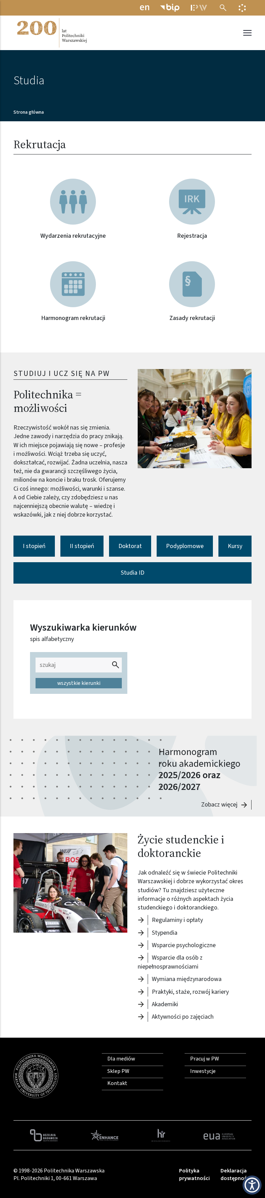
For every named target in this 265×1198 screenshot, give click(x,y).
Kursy (235, 546)
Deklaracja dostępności (235, 1174)
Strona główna (28, 112)
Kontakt (117, 1083)
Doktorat (130, 546)
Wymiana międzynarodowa (187, 979)
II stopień (82, 546)
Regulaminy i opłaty (177, 920)
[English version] (144, 8)
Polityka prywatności (194, 1174)
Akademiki (165, 1004)
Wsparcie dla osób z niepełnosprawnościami (170, 962)
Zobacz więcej (219, 804)
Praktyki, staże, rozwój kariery (190, 991)
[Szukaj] (223, 8)
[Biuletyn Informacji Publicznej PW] (170, 8)
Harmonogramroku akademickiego (199, 758)
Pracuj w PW (204, 1059)
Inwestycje (203, 1071)
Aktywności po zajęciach (183, 1016)
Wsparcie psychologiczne (184, 945)
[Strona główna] (51, 33)
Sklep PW (118, 1071)
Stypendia (164, 932)
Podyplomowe (185, 546)
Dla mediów (121, 1059)
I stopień (34, 546)
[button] (195, 418)
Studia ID (132, 572)
